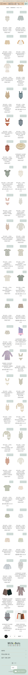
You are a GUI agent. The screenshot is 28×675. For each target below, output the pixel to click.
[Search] (22, 3)
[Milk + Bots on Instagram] (12, 663)
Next (19, 636)
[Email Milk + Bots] (15, 663)
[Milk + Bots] (14, 3)
